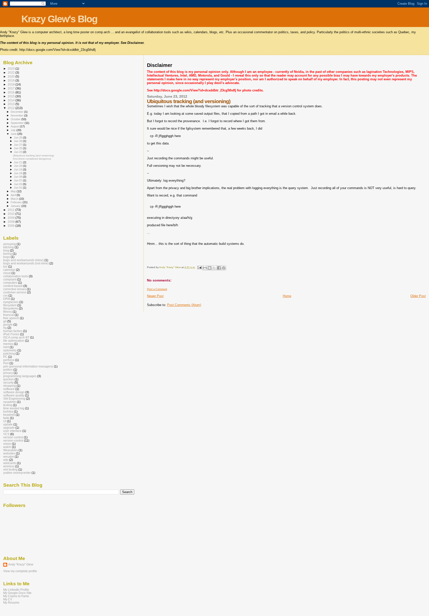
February (17, 202)
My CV (7, 599)
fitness (7, 311)
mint (6, 347)
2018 (11, 84)
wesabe (8, 456)
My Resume (11, 602)
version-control (13, 440)
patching (9, 353)
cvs (5, 295)
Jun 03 (18, 184)
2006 (11, 225)
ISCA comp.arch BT (16, 337)
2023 (11, 68)
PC (5, 356)
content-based (13, 285)
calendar (9, 269)
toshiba (8, 411)
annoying (9, 244)
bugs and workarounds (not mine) (26, 263)
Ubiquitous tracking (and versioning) (33, 155)
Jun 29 (18, 137)
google (8, 324)
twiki (6, 418)
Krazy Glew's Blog (59, 19)
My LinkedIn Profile (16, 589)
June (14, 133)
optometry (10, 350)
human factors (12, 331)
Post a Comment (157, 289)
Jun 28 (18, 141)
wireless (8, 466)
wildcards (9, 463)
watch (7, 446)
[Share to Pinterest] (223, 267)
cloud (7, 273)
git (4, 321)
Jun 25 (18, 148)
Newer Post (155, 296)
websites (9, 453)
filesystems (10, 308)
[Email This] (204, 267)
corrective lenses (14, 289)
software (9, 389)
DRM (6, 298)
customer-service (14, 292)
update (8, 424)
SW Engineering (14, 398)
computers (10, 282)
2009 (11, 217)
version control (13, 437)
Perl (6, 363)
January (16, 205)
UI (4, 421)
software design (14, 392)
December (17, 111)
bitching (8, 247)
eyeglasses (11, 302)
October (16, 119)
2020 (11, 76)
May (14, 191)
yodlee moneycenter (17, 472)
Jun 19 (18, 169)
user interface (12, 430)
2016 (11, 92)
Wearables (10, 450)
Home (287, 296)
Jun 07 (18, 180)
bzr (5, 266)
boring (7, 253)
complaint (9, 279)
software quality (13, 395)
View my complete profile (20, 571)
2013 (11, 104)
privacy (8, 372)
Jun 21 (18, 162)
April (14, 195)
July (13, 130)
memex (8, 343)
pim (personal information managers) (28, 366)
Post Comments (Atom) (184, 305)
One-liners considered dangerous (32, 158)
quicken (8, 379)
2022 (11, 72)
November (17, 115)
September (18, 122)
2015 (11, 96)
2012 (11, 108)
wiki (5, 459)
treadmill (9, 414)
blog (6, 250)
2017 (11, 88)
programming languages (19, 376)
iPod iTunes (11, 334)
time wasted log (13, 408)
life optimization (13, 340)
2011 (11, 209)
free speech (11, 318)
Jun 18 (18, 173)
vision (7, 443)
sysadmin (9, 401)
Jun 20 (18, 165)
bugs (6, 256)
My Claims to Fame (16, 596)
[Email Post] (199, 267)
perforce (8, 360)
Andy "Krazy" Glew (20, 564)
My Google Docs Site (17, 592)
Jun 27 (18, 144)
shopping (9, 385)
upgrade (9, 427)
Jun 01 (18, 187)
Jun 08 (18, 176)
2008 (11, 221)
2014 (11, 100)
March (15, 198)
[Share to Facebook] (218, 267)
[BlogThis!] (209, 267)
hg (5, 327)
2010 (11, 213)
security (8, 382)
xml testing (10, 469)
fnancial (8, 314)
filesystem (10, 305)
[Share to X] (214, 267)
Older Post (418, 296)
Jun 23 (18, 151)
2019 (11, 80)
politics (8, 369)
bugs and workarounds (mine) (23, 260)
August (15, 126)
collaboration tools (15, 276)
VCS (6, 434)
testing (7, 405)
